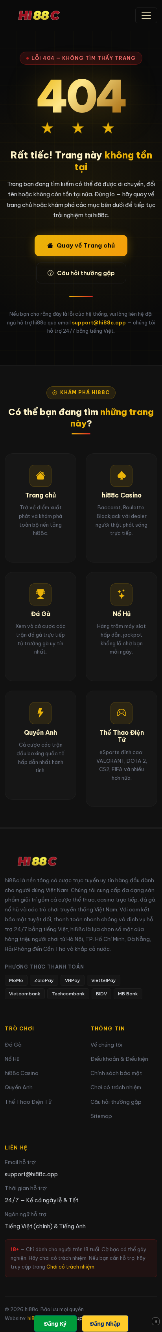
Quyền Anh (19, 1087)
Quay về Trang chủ (86, 245)
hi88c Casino (22, 1073)
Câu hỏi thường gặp (86, 273)
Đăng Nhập (105, 1323)
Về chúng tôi (106, 1044)
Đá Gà (13, 1044)
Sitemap (101, 1116)
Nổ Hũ (12, 1059)
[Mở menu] (146, 15)
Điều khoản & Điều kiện (119, 1059)
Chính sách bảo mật (116, 1073)
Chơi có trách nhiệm (115, 1087)
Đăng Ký (55, 1323)
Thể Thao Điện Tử (28, 1102)
